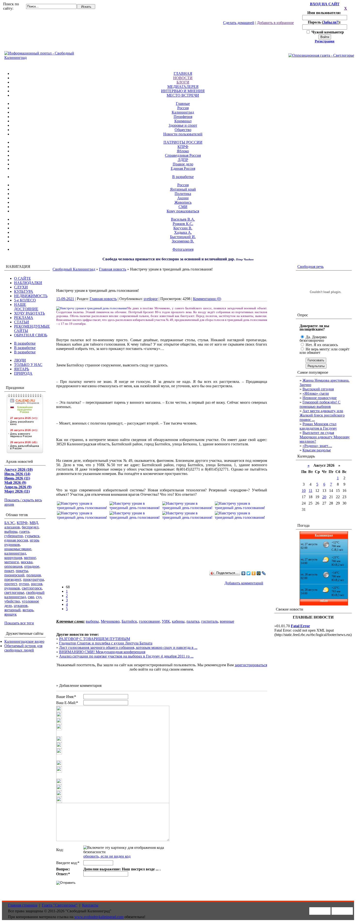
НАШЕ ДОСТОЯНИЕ (26, 306)
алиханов (12, 527)
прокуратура (33, 579)
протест (10, 584)
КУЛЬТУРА (23, 291)
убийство (12, 601)
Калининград (183, 112)
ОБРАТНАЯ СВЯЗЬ (30, 335)
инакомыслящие (17, 549)
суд (38, 597)
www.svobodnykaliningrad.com (99, 917)
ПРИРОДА (23, 373)
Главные (183, 103)
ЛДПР (183, 160)
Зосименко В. (183, 241)
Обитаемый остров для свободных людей (23, 648)
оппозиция (13, 566)
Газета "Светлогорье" (59, 905)
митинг (30, 558)
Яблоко (183, 151)
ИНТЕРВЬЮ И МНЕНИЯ (183, 91)
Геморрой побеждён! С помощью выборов (320, 404)
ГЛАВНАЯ (183, 73)
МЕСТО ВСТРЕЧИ (183, 95)
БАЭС (9, 523)
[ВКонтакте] (243, 573)
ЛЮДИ (20, 360)
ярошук (10, 614)
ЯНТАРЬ (21, 369)
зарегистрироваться (251, 665)
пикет (9, 571)
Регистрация (324, 41)
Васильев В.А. (183, 219)
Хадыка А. (183, 232)
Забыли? (330, 22)
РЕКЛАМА (23, 318)
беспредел (30, 527)
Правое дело (183, 164)
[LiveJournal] (263, 573)
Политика (183, 194)
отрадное (31, 566)
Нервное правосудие (319, 398)
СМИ (182, 207)
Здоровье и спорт (183, 125)
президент (12, 579)
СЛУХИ (21, 287)
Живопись (183, 202)
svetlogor (151, 299)
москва (26, 562)
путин (24, 584)
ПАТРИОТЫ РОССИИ (182, 142)
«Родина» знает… (317, 446)
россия (36, 584)
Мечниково (110, 621)
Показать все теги (19, 623)
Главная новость (112, 269)
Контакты (90, 905)
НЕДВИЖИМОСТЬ (30, 296)
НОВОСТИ (183, 78)
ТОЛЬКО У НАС (28, 365)
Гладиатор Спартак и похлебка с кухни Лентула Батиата (105, 643)
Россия (183, 108)
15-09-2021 (65, 299)
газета (24, 531)
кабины (178, 621)
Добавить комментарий (243, 583)
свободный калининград (24, 594)
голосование (149, 621)
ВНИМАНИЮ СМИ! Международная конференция (102, 652)
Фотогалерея (182, 249)
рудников (12, 588)
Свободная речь (310, 266)
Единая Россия (183, 168)
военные (227, 621)
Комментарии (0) (207, 299)
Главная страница (22, 905)
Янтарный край (183, 189)
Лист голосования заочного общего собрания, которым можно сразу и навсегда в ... (128, 647)
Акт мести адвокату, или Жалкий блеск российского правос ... (322, 415)
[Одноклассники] (253, 573)
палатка (192, 621)
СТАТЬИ (21, 322)
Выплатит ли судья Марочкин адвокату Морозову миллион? (325, 437)
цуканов (21, 606)
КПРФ (183, 147)
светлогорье (14, 592)
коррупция (13, 558)
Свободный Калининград (74, 269)
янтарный (12, 610)
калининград (15, 553)
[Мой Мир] (258, 573)
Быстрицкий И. (183, 237)
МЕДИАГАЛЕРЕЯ (183, 87)
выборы (10, 531)
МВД (34, 523)
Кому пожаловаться (183, 211)
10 (304, 490)
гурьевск (32, 536)
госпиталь (209, 621)
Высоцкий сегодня (318, 389)
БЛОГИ (183, 82)
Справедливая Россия (183, 155)
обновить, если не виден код (107, 856)
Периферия (183, 117)
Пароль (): (325, 22)
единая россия (16, 540)
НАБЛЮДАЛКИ (28, 283)
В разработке (183, 177)
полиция (33, 575)
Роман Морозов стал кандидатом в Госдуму (318, 426)
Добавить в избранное (275, 23)
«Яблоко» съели (315, 393)
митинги (11, 562)
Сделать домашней (238, 23)
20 (324, 497)
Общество (183, 130)
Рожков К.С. (183, 224)
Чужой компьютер (327, 32)
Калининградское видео (24, 641)
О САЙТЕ (22, 278)
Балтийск (129, 621)
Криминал (183, 121)
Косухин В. (182, 228)
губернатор (13, 536)
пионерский (14, 575)
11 (310, 490)
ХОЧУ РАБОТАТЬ (29, 313)
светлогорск (32, 588)
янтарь (28, 610)
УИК (166, 621)
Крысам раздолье (316, 450)
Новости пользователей (182, 134)
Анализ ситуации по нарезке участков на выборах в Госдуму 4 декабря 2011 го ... (126, 656)
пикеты (22, 571)
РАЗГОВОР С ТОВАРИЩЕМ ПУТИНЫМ (94, 639)
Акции (183, 198)
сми (31, 597)
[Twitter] (248, 573)
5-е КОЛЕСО (25, 300)
